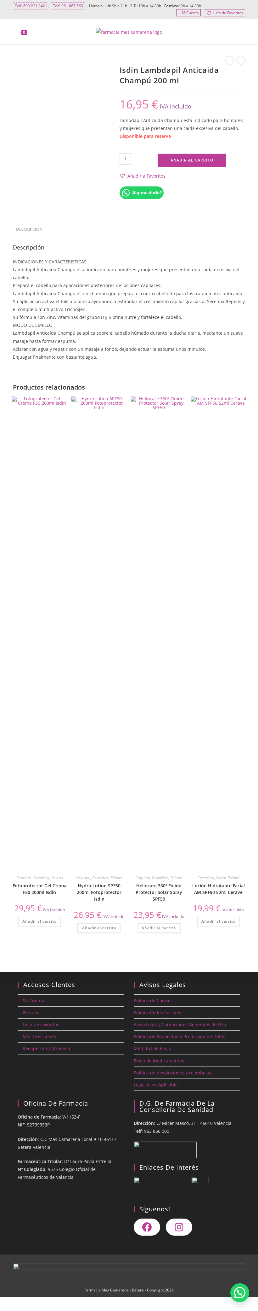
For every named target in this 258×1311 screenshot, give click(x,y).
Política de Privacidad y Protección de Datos (179, 1036)
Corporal (23, 877)
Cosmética (41, 877)
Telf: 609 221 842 (30, 6)
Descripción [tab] (29, 229)
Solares (57, 877)
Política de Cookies (153, 1000)
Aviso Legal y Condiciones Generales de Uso (180, 1024)
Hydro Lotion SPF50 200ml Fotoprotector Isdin (99, 892)
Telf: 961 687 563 (68, 6)
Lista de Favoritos (228, 12)
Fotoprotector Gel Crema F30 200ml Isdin (39, 889)
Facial (221, 877)
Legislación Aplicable (156, 1085)
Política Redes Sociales (157, 1012)
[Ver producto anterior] (229, 60)
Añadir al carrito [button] (39, 921)
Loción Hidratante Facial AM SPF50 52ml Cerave (218, 889)
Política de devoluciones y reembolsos (174, 1073)
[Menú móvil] (241, 32)
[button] (142, 176)
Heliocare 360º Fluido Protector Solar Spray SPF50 (159, 892)
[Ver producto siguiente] (240, 60)
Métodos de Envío (152, 1048)
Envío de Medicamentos (159, 1061)
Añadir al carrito (192, 160)
